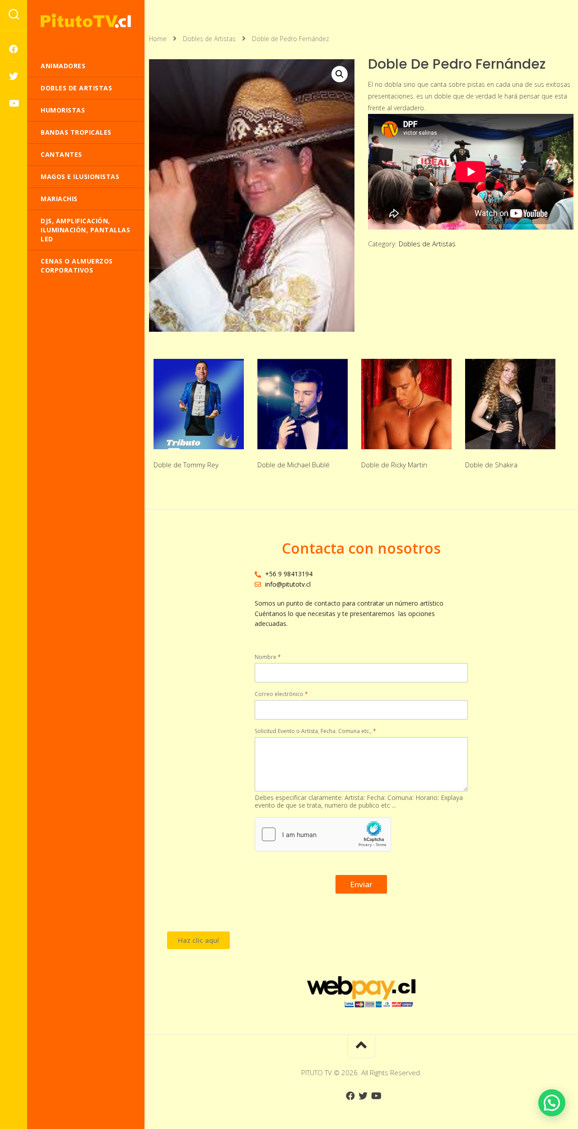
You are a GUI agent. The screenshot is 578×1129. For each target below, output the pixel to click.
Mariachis (59, 198)
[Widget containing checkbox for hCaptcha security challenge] (323, 834)
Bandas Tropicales (76, 132)
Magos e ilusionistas (80, 176)
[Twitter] (13, 76)
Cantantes (61, 154)
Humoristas (63, 110)
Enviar (361, 884)
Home (158, 38)
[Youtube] (13, 103)
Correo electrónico (281, 694)
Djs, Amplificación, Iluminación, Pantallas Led (85, 229)
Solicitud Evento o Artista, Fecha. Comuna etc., (315, 731)
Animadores (63, 65)
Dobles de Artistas (76, 88)
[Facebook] (13, 49)
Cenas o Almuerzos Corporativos (77, 265)
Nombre (268, 657)
